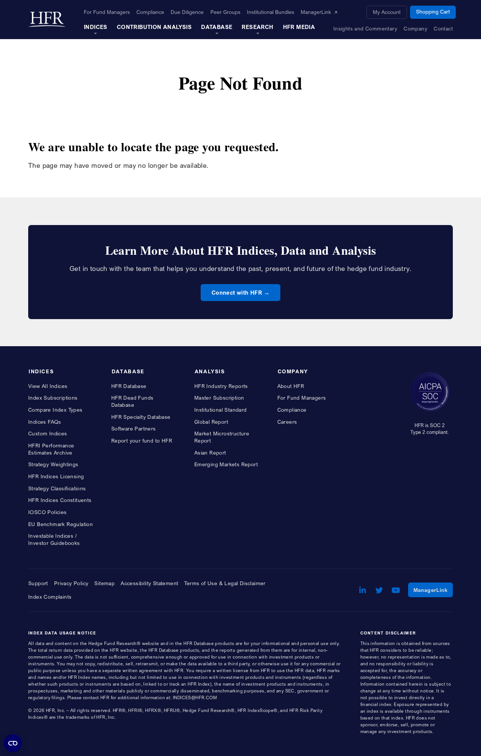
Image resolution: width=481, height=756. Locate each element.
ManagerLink (433, 589)
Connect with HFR (237, 292)
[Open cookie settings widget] (13, 743)
